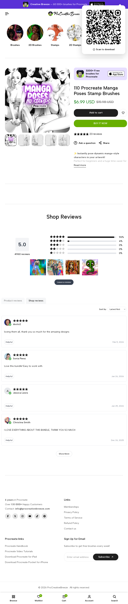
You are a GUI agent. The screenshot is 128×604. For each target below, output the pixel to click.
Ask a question (87, 143)
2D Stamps (75, 45)
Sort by (102, 309)
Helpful (9, 342)
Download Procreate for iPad (21, 556)
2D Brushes (35, 45)
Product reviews (13, 300)
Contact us (70, 528)
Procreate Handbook (16, 546)
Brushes (15, 45)
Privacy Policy (71, 512)
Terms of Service (73, 517)
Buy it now (100, 123)
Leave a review (64, 282)
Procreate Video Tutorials (19, 551)
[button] (123, 113)
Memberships (71, 506)
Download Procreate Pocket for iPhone (26, 562)
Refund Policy (71, 523)
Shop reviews (36, 300)
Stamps (55, 45)
